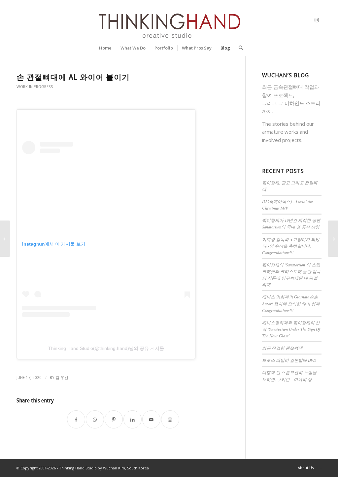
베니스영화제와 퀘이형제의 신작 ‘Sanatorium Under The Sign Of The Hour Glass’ (291, 329)
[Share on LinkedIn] (132, 419)
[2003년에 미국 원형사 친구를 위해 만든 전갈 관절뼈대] (333, 239)
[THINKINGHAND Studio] (169, 20)
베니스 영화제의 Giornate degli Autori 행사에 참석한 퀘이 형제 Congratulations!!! (291, 303)
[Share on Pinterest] (114, 419)
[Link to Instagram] (316, 20)
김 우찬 (61, 377)
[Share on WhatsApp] (95, 419)
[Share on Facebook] (76, 419)
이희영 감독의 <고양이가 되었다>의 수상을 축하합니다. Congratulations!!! (291, 245)
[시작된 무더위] (5, 239)
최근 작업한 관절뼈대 (282, 348)
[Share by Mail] (151, 419)
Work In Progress (35, 87)
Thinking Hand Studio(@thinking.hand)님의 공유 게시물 (106, 348)
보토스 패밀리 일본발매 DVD (289, 360)
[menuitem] (105, 48)
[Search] (238, 48)
